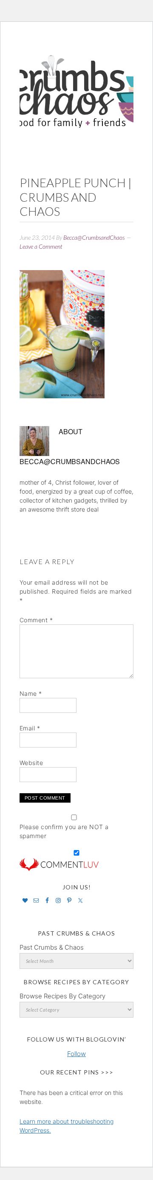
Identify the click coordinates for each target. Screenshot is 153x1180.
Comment (36, 620)
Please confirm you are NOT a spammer (64, 831)
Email (30, 728)
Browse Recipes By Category (62, 996)
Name (31, 693)
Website (31, 762)
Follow (76, 1054)
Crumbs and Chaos (76, 82)
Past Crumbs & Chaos (52, 947)
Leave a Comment (41, 246)
